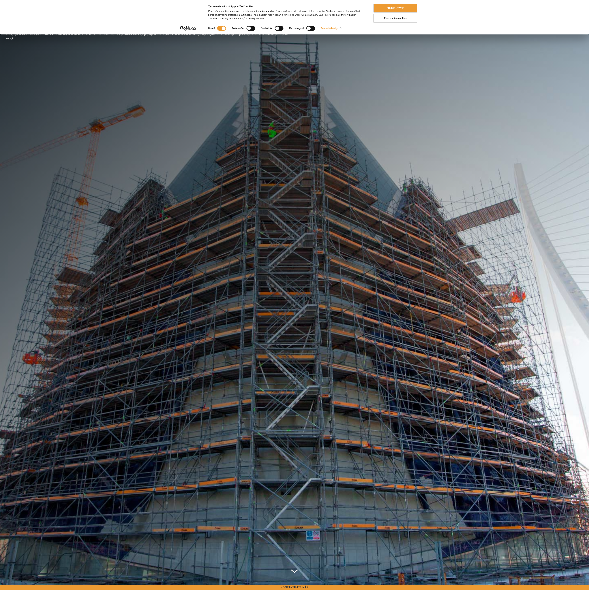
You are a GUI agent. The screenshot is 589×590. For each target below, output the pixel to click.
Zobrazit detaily (329, 28)
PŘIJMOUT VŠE (395, 8)
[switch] (250, 28)
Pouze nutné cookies (395, 18)
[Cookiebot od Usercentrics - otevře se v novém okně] (188, 28)
